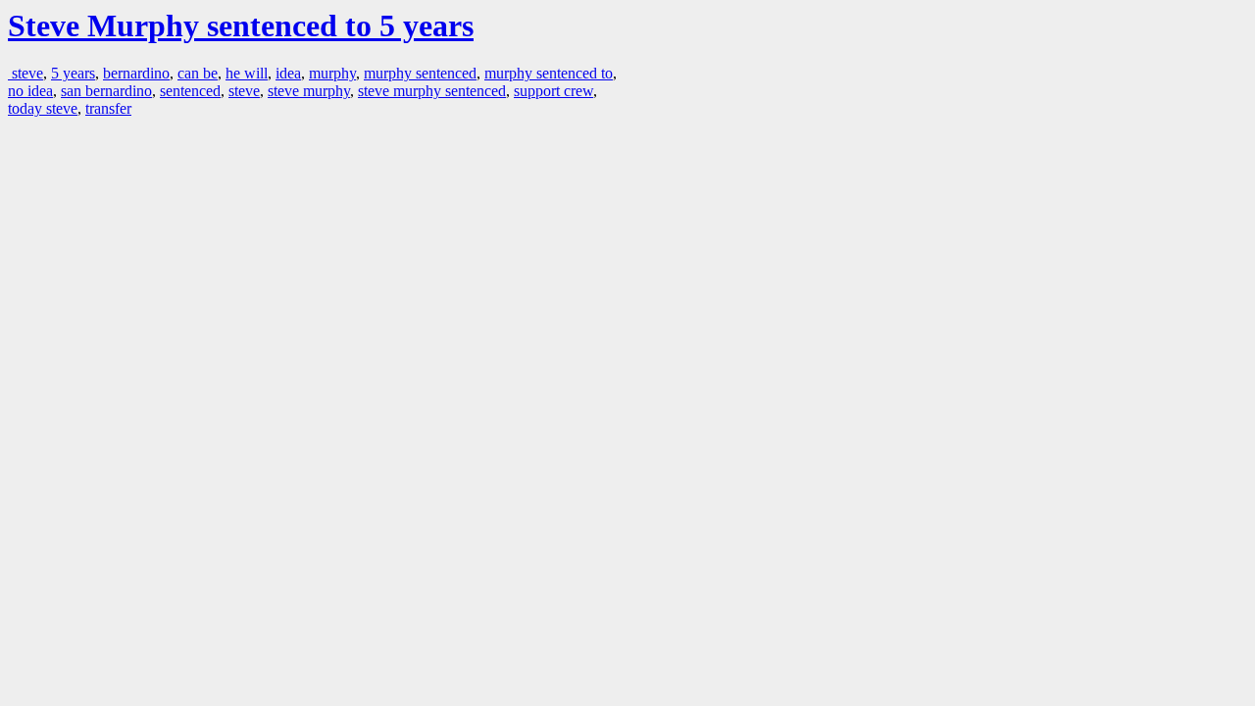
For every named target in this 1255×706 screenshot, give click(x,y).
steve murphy (309, 90)
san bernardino (106, 90)
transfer (108, 108)
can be (197, 73)
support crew (553, 90)
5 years (73, 73)
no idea (30, 90)
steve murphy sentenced (432, 90)
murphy (332, 73)
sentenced (190, 90)
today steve (42, 108)
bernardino (136, 73)
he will (247, 73)
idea (288, 73)
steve (25, 73)
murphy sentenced (420, 73)
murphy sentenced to (548, 73)
